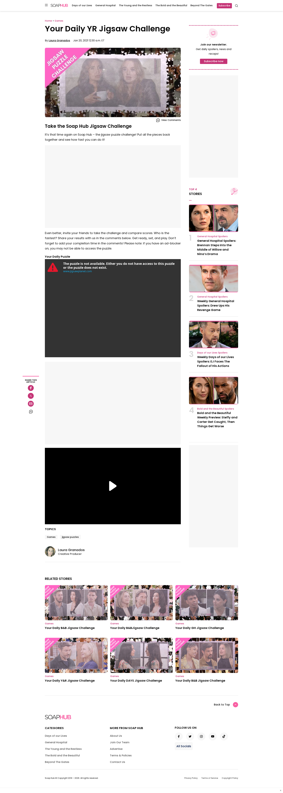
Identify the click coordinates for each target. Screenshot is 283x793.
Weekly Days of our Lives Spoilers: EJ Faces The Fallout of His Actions (215, 361)
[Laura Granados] (51, 551)
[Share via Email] (31, 404)
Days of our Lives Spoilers (212, 352)
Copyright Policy (230, 778)
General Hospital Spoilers (212, 236)
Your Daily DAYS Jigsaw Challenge (136, 680)
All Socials (183, 746)
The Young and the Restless (135, 5)
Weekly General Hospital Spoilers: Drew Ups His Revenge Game (215, 305)
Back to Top (222, 704)
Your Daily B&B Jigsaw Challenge (70, 628)
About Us (116, 736)
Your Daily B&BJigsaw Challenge (134, 628)
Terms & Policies (121, 755)
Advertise (116, 749)
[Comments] (31, 411)
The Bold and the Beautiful (171, 5)
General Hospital (105, 5)
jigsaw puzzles (70, 537)
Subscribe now (213, 61)
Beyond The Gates (201, 5)
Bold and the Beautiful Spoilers (215, 408)
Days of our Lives (82, 5)
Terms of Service (209, 778)
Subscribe (224, 5)
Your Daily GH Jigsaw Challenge (199, 628)
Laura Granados (59, 40)
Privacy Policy (191, 778)
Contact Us (117, 762)
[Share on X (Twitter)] (31, 396)
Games (51, 537)
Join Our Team (119, 742)
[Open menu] (46, 5)
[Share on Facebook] (31, 388)
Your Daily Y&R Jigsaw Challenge (70, 680)
